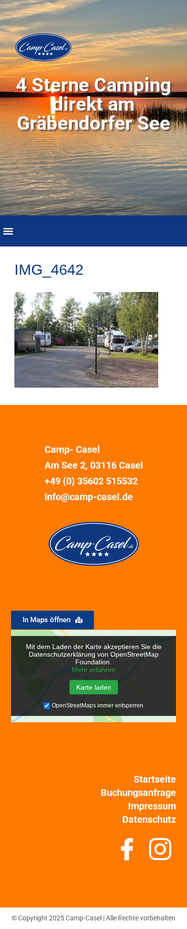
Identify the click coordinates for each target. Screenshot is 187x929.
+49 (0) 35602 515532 (91, 481)
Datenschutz (149, 819)
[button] (8, 231)
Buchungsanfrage (138, 792)
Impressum (152, 806)
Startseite (155, 779)
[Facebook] (127, 853)
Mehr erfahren (94, 669)
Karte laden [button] (93, 687)
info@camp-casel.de (89, 497)
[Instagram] (160, 853)
